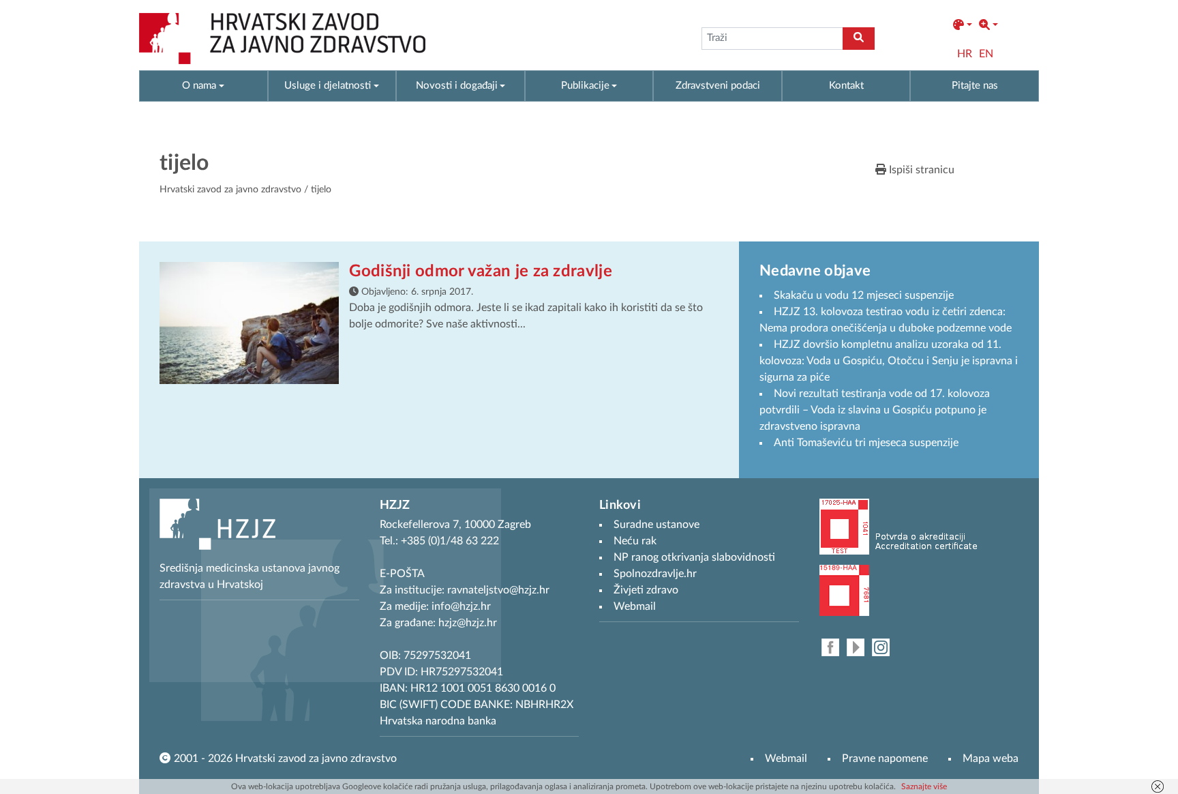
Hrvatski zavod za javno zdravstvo (230, 189)
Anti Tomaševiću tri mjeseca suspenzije (866, 442)
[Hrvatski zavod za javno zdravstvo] (282, 38)
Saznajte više (924, 786)
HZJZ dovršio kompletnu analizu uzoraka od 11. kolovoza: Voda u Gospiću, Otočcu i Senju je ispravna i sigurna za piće (888, 361)
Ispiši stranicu (920, 169)
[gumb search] (859, 38)
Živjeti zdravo (646, 590)
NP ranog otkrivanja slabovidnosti (694, 557)
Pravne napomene (885, 758)
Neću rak (635, 540)
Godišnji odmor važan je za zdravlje (480, 271)
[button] (963, 25)
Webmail (786, 758)
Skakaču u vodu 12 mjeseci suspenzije (864, 295)
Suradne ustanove (656, 524)
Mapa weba (990, 758)
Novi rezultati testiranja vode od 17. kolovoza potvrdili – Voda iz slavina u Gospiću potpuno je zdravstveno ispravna (874, 410)
